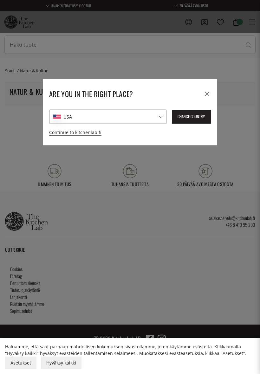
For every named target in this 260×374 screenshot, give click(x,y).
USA (67, 117)
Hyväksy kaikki (61, 363)
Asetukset (20, 363)
